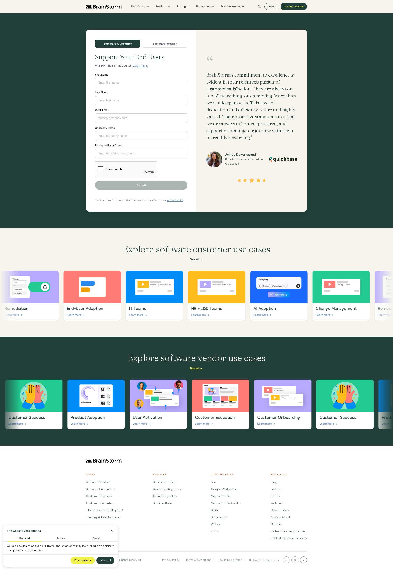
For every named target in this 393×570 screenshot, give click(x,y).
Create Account (294, 6)
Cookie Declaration (229, 560)
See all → (196, 259)
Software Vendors (98, 482)
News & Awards (281, 517)
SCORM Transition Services (289, 538)
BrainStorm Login (232, 6)
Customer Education (100, 503)
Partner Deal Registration (288, 531)
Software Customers (100, 489)
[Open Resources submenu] (213, 7)
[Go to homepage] (104, 7)
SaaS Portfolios (163, 503)
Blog (274, 482)
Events (275, 496)
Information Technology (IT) (104, 510)
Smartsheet (219, 517)
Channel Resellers (165, 496)
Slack (214, 510)
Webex (215, 524)
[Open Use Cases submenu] (147, 7)
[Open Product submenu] (169, 7)
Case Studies (280, 510)
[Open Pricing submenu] (188, 7)
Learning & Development (103, 517)
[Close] (111, 531)
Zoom (215, 531)
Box (213, 482)
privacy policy (175, 200)
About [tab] (96, 538)
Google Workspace (224, 489)
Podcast (276, 489)
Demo (272, 6)
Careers (276, 524)
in (286, 560)
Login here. (140, 65)
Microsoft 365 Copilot (226, 503)
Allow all (105, 560)
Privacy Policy (171, 560)
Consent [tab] (24, 538)
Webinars (277, 503)
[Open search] (259, 6)
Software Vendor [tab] (165, 43)
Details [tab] (60, 538)
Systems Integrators (167, 489)
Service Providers (164, 482)
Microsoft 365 (220, 496)
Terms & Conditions (198, 560)
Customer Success (99, 496)
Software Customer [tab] (118, 43)
